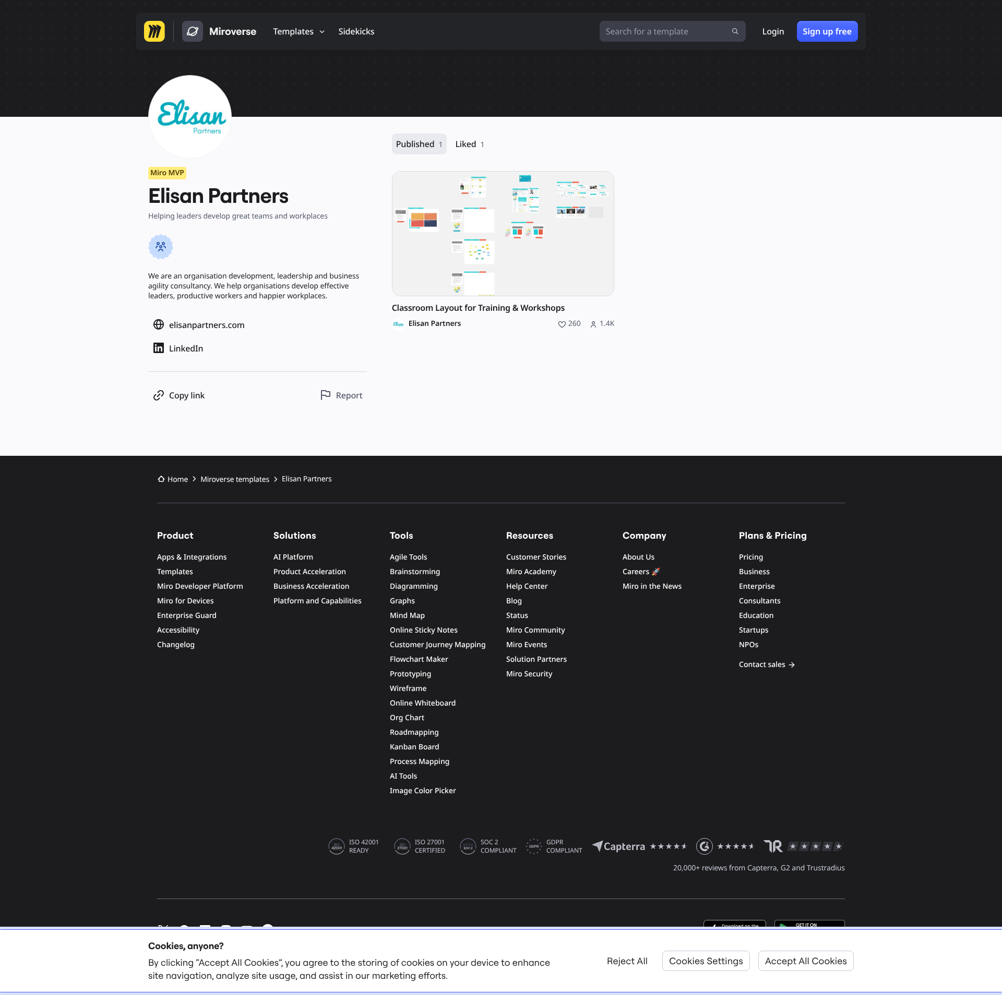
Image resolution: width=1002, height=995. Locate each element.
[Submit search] (735, 31)
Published (419, 144)
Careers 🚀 (641, 572)
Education (756, 616)
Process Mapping (419, 762)
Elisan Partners (435, 324)
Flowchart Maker (419, 659)
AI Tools (403, 776)
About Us (638, 557)
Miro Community (535, 630)
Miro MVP (167, 173)
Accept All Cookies (806, 961)
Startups (754, 630)
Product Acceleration (309, 572)
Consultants (760, 601)
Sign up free (827, 31)
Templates (175, 572)
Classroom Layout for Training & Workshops (478, 307)
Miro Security (529, 674)
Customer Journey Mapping (438, 645)
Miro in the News (652, 586)
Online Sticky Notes (424, 630)
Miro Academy (531, 572)
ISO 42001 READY (364, 846)
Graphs (402, 601)
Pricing (751, 557)
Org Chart (407, 718)
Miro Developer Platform (200, 586)
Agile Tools (408, 557)
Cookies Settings (706, 961)
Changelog (176, 645)
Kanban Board (414, 747)
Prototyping (410, 674)
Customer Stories (536, 557)
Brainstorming (415, 572)
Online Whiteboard (423, 703)
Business (754, 572)
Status (517, 616)
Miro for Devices (185, 601)
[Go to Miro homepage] (154, 31)
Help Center (527, 586)
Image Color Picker (423, 791)
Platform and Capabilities (317, 601)
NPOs (748, 645)
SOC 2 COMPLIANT (499, 846)
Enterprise (757, 586)
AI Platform (293, 557)
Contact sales (762, 665)
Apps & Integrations (192, 557)
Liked (469, 144)
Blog (514, 601)
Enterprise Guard (187, 616)
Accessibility (178, 630)
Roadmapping (414, 732)
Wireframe (408, 689)
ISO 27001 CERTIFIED (430, 846)
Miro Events (526, 645)
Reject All (627, 961)
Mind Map (407, 616)
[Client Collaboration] (160, 246)
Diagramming (414, 586)
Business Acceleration (311, 586)
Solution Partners (536, 659)
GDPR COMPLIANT (564, 846)
